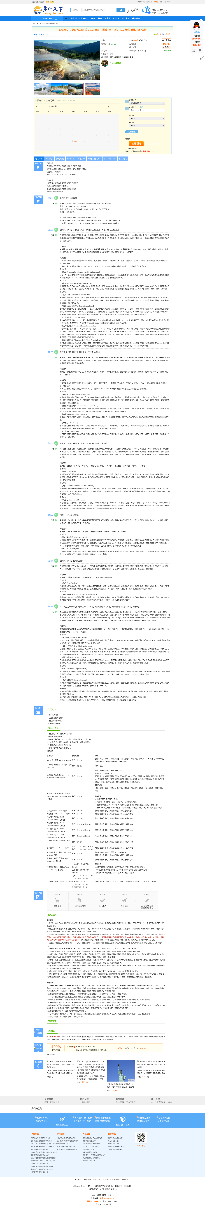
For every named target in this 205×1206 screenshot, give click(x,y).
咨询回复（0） (94, 159)
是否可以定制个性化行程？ (91, 1146)
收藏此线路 (167, 50)
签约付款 (71, 159)
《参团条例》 (138, 974)
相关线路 (123, 159)
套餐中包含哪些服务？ (90, 1141)
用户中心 (163, 2)
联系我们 (87, 1179)
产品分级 (118, 971)
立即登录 (119, 1048)
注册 (52, 2)
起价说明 (113, 44)
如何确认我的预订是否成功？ (40, 1149)
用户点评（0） (110, 159)
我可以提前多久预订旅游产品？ (41, 1138)
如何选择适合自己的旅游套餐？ (92, 1138)
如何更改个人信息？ (114, 1144)
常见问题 (115, 1179)
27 (75, 141)
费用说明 (60, 159)
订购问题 (35, 1134)
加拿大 (107, 18)
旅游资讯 (125, 18)
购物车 (156, 2)
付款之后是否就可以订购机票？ (67, 1138)
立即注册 (143, 1048)
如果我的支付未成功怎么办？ (66, 1146)
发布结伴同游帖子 (133, 149)
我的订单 (149, 2)
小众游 (116, 18)
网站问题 (112, 1134)
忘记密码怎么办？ (114, 1141)
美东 (93, 18)
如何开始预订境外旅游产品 (39, 1172)
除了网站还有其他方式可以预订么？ (42, 1169)
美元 (168, 2)
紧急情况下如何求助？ (90, 1161)
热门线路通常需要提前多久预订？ (42, 1141)
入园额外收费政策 (99, 1037)
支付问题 (61, 1134)
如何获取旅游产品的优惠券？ (92, 1144)
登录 (47, 2)
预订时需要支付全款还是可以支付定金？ (44, 1146)
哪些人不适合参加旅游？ (90, 1152)
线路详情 (55, 23)
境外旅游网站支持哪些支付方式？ (67, 1141)
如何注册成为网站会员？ (116, 1138)
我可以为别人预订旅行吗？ (39, 1164)
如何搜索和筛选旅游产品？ (116, 1146)
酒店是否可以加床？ (89, 1149)
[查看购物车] (201, 57)
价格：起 (60, 1074)
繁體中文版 (141, 2)
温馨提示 (81, 159)
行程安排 (49, 159)
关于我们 (136, 18)
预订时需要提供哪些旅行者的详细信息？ (44, 1158)
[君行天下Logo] (49, 14)
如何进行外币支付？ (63, 1144)
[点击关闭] (201, 20)
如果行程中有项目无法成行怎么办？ (94, 1155)
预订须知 (106, 1179)
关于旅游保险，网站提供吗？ (92, 1158)
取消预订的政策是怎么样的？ (40, 1155)
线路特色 (38, 159)
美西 (100, 18)
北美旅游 (85, 18)
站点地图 (124, 1179)
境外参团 (74, 18)
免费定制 (146, 151)
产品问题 (86, 1134)
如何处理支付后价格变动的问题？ (67, 1149)
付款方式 (96, 1179)
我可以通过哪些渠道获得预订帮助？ (42, 1166)
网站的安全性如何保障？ (116, 1149)
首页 (66, 18)
